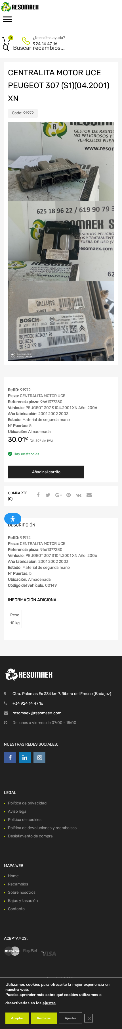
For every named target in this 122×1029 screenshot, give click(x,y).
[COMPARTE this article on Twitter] (47, 495)
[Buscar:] (53, 48)
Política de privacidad (27, 803)
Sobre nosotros (21, 892)
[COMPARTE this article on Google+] (57, 495)
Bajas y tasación (23, 900)
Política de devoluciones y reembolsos (42, 827)
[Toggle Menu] (7, 21)
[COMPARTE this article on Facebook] (37, 495)
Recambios (18, 884)
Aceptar (17, 1018)
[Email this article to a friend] (88, 495)
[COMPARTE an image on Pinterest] (67, 495)
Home (13, 876)
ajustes (49, 1003)
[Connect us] (10, 757)
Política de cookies (24, 819)
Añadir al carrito (46, 472)
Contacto (16, 908)
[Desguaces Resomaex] (28, 7)
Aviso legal (17, 811)
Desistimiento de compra (30, 836)
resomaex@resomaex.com (36, 713)
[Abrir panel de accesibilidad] (12, 518)
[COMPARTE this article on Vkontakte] (78, 495)
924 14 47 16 (45, 43)
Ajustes (70, 1018)
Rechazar (44, 1018)
